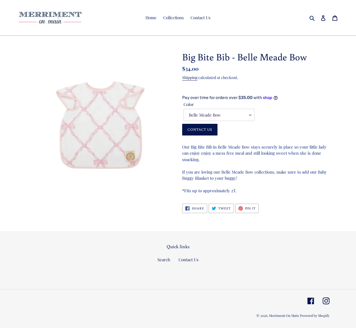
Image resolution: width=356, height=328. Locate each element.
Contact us (199, 129)
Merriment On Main (284, 315)
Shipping (189, 77)
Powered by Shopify (315, 315)
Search (163, 259)
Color (189, 104)
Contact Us (189, 259)
